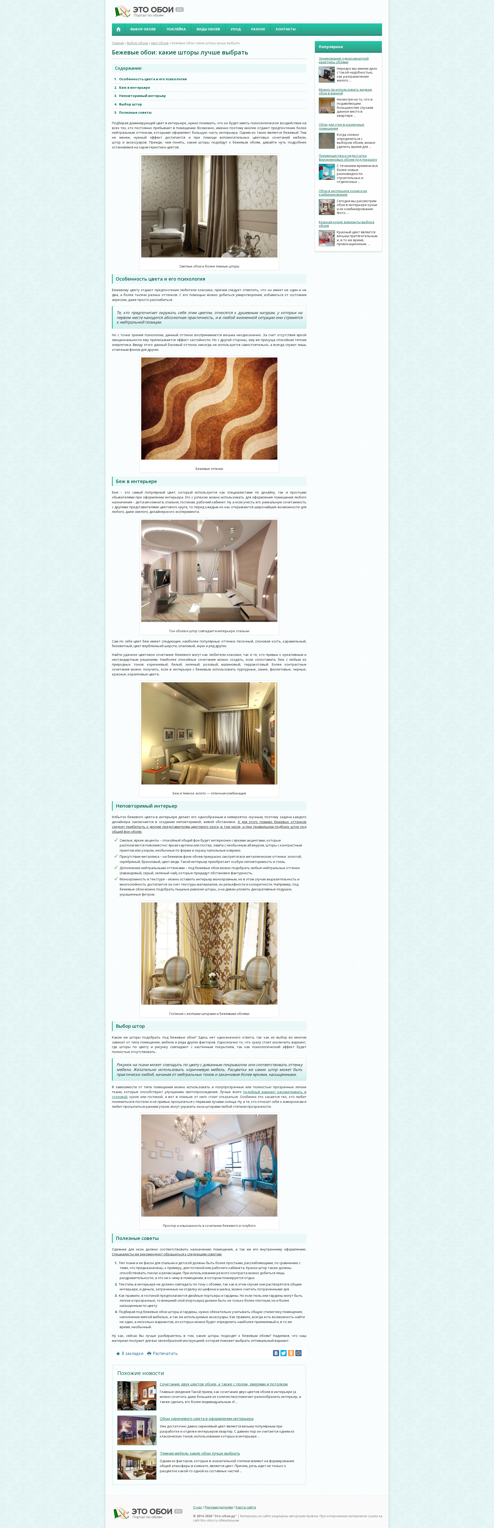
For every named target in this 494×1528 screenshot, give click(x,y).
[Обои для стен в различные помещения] (326, 140)
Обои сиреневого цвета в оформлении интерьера (206, 1418)
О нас (197, 1507)
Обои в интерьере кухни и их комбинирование (343, 193)
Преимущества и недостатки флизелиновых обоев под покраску (348, 157)
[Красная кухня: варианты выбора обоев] (326, 238)
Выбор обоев (143, 29)
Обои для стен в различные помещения (341, 126)
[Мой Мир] (298, 1353)
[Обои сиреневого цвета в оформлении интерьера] (137, 1430)
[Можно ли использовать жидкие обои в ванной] (326, 105)
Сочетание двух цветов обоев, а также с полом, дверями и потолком (224, 1384)
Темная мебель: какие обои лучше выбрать (200, 1453)
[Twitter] (283, 1353)
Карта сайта (246, 1507)
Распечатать (165, 1353)
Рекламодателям (219, 1507)
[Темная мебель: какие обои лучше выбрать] (137, 1465)
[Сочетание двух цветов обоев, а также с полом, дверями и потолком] (137, 1395)
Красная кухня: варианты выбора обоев (346, 224)
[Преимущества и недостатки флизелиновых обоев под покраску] (326, 172)
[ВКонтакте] (276, 1353)
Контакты (286, 29)
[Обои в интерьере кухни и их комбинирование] (326, 207)
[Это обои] (148, 16)
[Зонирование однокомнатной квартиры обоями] (326, 74)
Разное (258, 29)
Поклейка (176, 29)
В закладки (132, 1353)
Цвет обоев (160, 43)
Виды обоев (208, 29)
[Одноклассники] (291, 1353)
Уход (236, 29)
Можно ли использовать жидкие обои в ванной (345, 91)
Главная (118, 29)
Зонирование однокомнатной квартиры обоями (344, 60)
